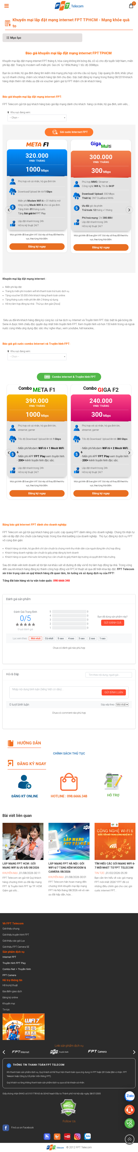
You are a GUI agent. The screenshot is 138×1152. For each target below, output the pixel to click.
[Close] (132, 224)
